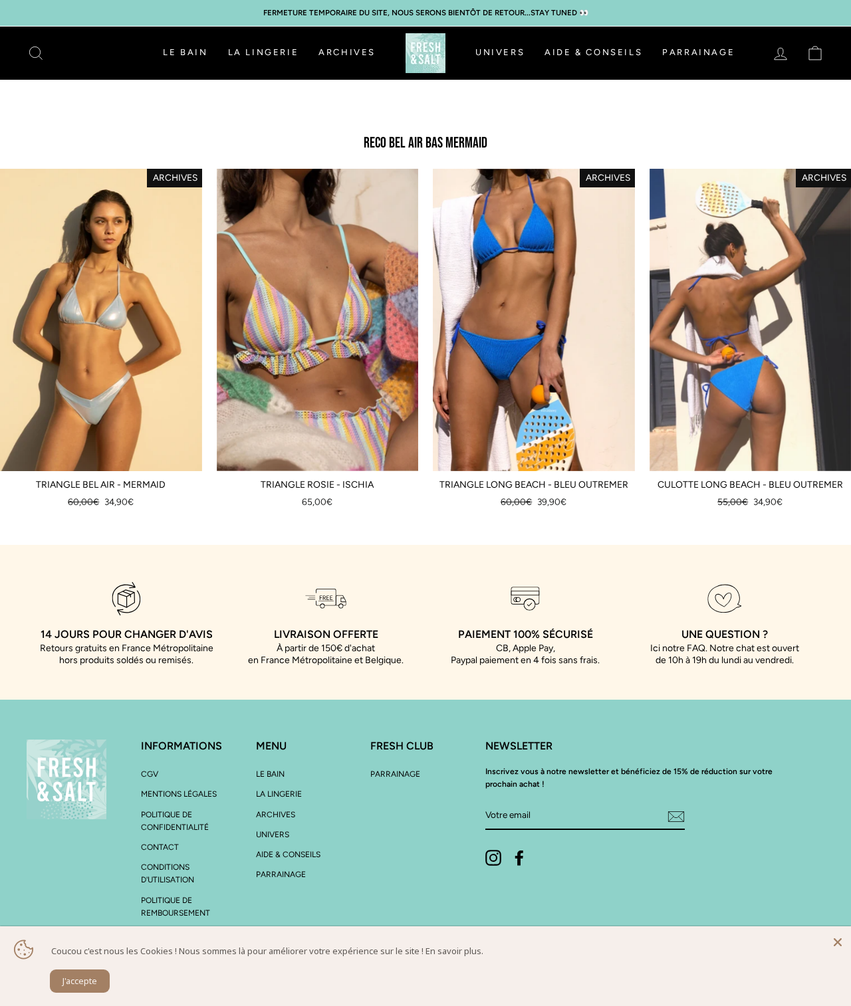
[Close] (837, 939)
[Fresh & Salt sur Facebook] (519, 858)
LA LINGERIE (263, 52)
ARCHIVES (347, 52)
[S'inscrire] (676, 816)
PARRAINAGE (698, 52)
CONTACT (160, 847)
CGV (149, 774)
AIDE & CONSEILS (593, 52)
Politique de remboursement (175, 907)
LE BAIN (185, 52)
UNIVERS (500, 52)
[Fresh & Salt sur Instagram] (493, 858)
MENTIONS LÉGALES (179, 794)
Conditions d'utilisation (167, 873)
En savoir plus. (454, 951)
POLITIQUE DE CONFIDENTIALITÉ (175, 821)
